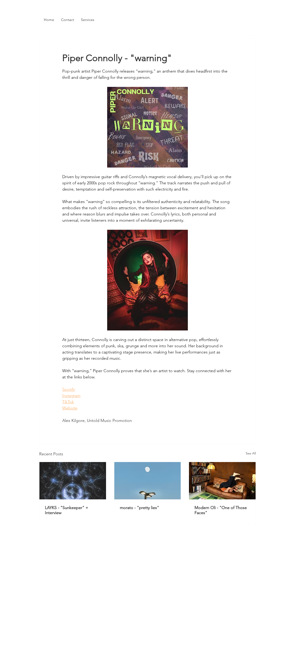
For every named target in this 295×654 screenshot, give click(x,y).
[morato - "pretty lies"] (147, 480)
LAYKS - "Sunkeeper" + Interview (66, 510)
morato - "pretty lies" (139, 507)
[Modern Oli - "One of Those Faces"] (222, 480)
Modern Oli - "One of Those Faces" (221, 510)
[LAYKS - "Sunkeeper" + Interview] (72, 480)
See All (251, 453)
